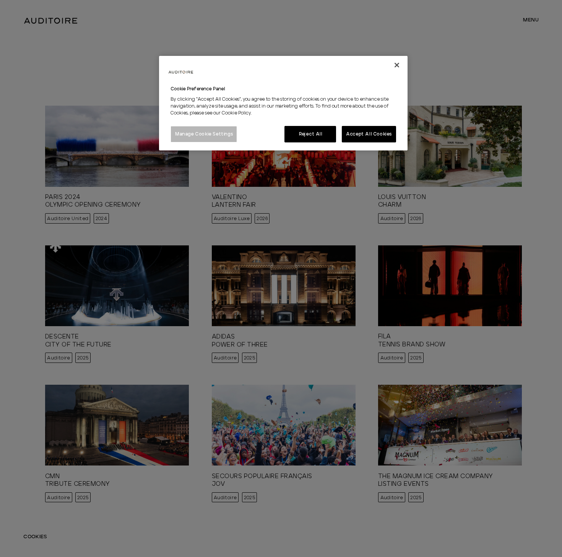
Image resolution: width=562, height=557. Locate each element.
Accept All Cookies (369, 134)
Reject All (310, 134)
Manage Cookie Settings (204, 134)
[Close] (396, 65)
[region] (283, 103)
